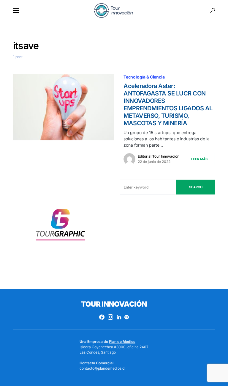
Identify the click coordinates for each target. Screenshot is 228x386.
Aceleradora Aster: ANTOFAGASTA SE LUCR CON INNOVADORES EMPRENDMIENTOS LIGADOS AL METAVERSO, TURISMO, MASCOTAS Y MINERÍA (168, 104)
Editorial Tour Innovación (158, 156)
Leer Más (199, 159)
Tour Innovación (114, 304)
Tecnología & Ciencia (144, 76)
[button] (16, 10)
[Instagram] (110, 317)
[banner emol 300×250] (60, 226)
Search (195, 187)
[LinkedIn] (119, 317)
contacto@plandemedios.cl (102, 368)
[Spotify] (126, 317)
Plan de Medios (122, 341)
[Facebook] (101, 317)
